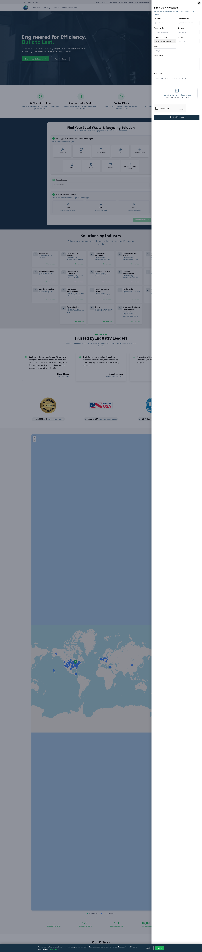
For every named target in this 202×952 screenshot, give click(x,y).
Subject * (157, 46)
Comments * (158, 56)
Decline (148, 948)
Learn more (54, 949)
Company (181, 28)
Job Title (180, 37)
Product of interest (160, 37)
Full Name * (158, 19)
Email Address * (183, 19)
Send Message (178, 117)
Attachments (158, 73)
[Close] (199, 3)
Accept (159, 948)
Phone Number (159, 28)
